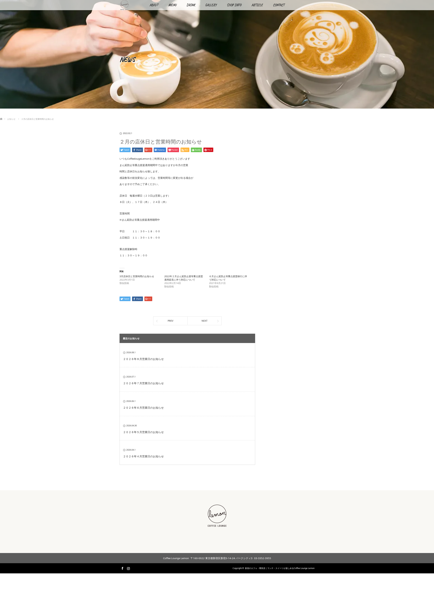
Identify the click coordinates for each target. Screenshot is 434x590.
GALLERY (211, 5)
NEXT (205, 320)
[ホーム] (1, 115)
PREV (170, 320)
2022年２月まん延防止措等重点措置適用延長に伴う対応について (183, 278)
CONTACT (278, 5)
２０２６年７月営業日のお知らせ (143, 383)
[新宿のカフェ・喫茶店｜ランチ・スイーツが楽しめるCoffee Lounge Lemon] (217, 525)
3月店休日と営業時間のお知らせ (137, 276)
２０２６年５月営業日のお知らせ (143, 432)
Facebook (122, 567)
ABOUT (154, 5)
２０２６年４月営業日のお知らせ (143, 456)
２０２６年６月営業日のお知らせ (143, 408)
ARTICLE (257, 5)
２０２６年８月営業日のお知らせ (143, 359)
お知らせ (11, 119)
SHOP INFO (234, 5)
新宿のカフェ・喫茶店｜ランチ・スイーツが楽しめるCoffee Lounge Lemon (279, 568)
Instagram (128, 567)
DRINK (190, 5)
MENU (172, 5)
